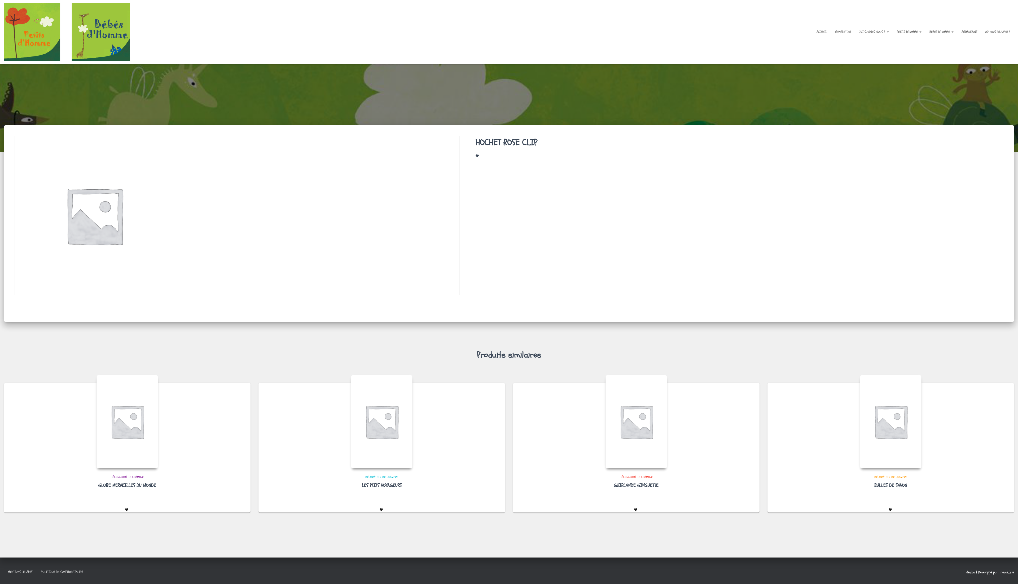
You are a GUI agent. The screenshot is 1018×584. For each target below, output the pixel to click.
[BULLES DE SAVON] (891, 421)
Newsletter (843, 32)
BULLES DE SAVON (890, 485)
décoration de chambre (127, 477)
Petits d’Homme (908, 32)
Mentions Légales (20, 572)
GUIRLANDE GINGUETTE (636, 485)
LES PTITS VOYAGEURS (382, 485)
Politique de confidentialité (62, 572)
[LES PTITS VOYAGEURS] (382, 421)
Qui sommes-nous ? (872, 32)
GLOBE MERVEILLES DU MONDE (127, 485)
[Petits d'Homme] (71, 32)
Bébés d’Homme (940, 32)
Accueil (822, 32)
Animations (969, 32)
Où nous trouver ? (997, 32)
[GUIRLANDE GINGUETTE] (636, 421)
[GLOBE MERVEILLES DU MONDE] (127, 421)
